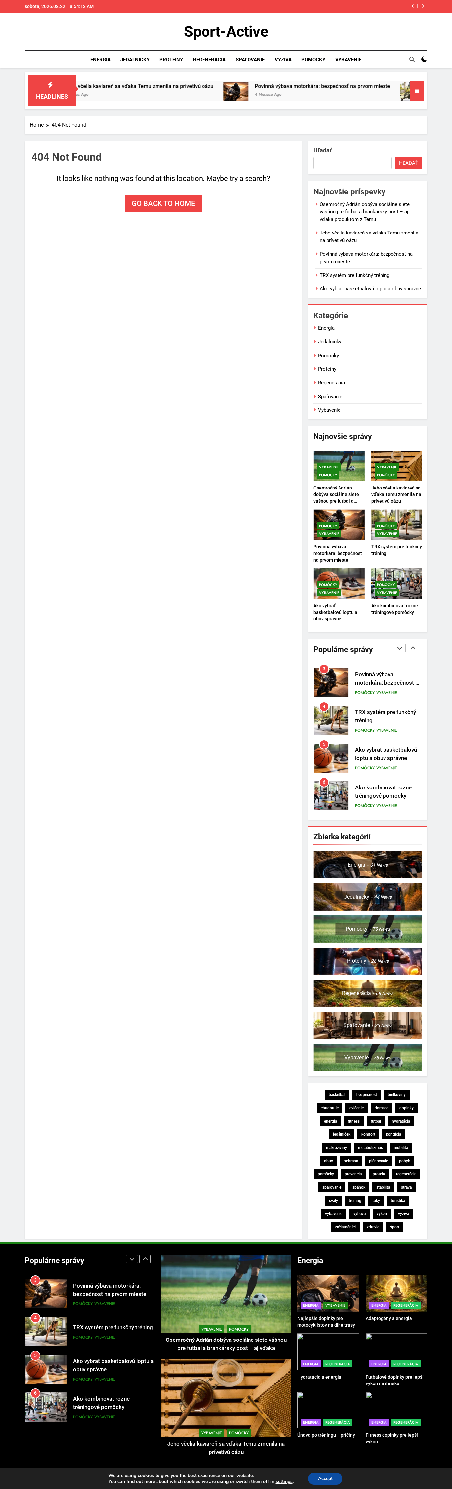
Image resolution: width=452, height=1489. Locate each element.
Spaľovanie (250, 60)
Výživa (283, 60)
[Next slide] (422, 6)
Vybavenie (348, 60)
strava (406, 1187)
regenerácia (406, 1174)
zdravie (373, 1227)
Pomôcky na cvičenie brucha (108, 1403)
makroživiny (336, 1147)
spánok (358, 1187)
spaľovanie (331, 1187)
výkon (382, 1214)
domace (381, 1108)
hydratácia (401, 1121)
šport (394, 1227)
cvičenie (356, 1108)
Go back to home (163, 203)
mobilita (401, 1147)
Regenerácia (209, 60)
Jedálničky (135, 60)
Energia (100, 60)
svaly (333, 1200)
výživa (403, 1214)
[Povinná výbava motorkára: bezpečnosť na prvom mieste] (173, 94)
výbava (359, 1214)
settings (284, 1482)
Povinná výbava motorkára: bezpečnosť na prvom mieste (260, 86)
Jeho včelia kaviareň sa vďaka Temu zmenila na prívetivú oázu (396, 494)
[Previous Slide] (412, 6)
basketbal (337, 1094)
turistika (398, 1200)
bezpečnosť (366, 1094)
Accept (325, 1478)
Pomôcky (313, 60)
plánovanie (378, 1161)
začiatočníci (345, 1227)
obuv (328, 1161)
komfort (368, 1134)
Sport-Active (226, 31)
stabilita (383, 1187)
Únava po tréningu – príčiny (326, 1435)
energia (330, 1121)
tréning (355, 1200)
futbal (376, 1121)
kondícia (393, 1134)
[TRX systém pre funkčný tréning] (350, 94)
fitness (354, 1121)
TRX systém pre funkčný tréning (362, 6)
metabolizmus (370, 1147)
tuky (376, 1200)
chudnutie (330, 1108)
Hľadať (322, 150)
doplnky (406, 1108)
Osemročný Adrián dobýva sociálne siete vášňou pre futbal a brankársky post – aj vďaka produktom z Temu (365, 211)
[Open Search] (412, 59)
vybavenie (333, 1214)
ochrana (351, 1161)
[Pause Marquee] (417, 91)
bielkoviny (397, 1094)
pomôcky (326, 1174)
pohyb (404, 1161)
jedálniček (341, 1134)
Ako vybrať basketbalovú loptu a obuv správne (370, 289)
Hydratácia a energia (319, 1377)
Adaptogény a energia (389, 1318)
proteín (379, 1174)
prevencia (353, 1174)
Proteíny (171, 60)
